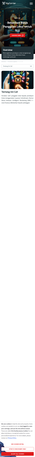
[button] (31, 3)
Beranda (3, 61)
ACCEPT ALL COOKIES (17, 454)
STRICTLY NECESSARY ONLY (17, 449)
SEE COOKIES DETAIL (17, 444)
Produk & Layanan (12, 61)
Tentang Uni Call (7, 66)
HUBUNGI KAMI (16, 35)
